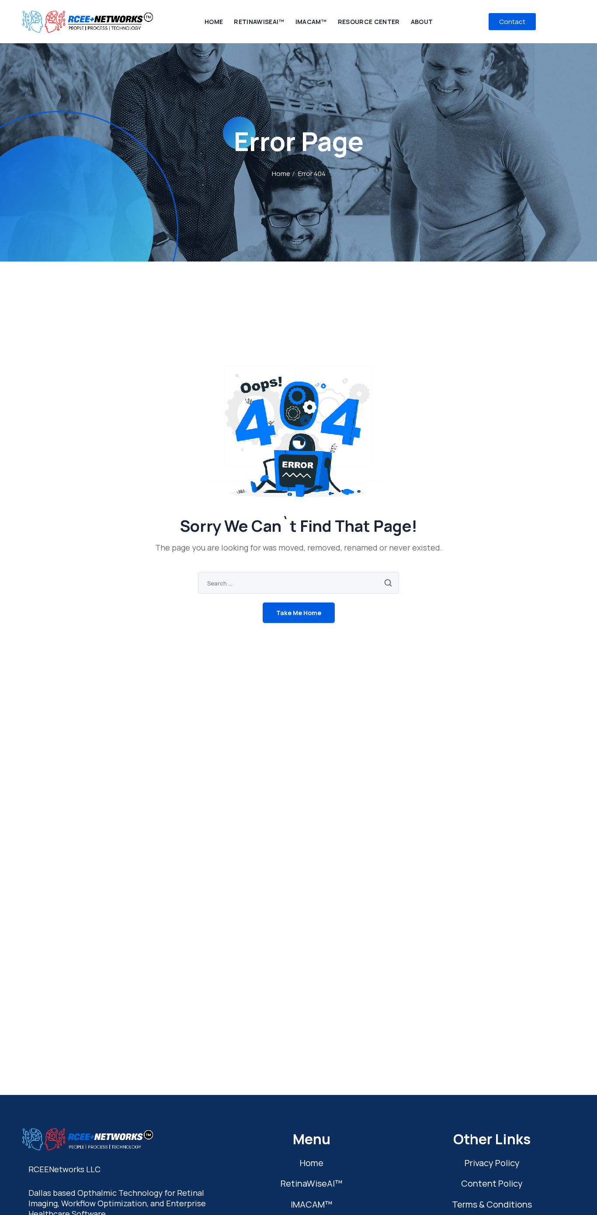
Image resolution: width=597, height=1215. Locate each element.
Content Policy (492, 1183)
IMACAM (312, 1204)
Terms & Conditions (492, 1204)
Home (281, 173)
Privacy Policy (492, 1163)
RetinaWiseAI (312, 1183)
